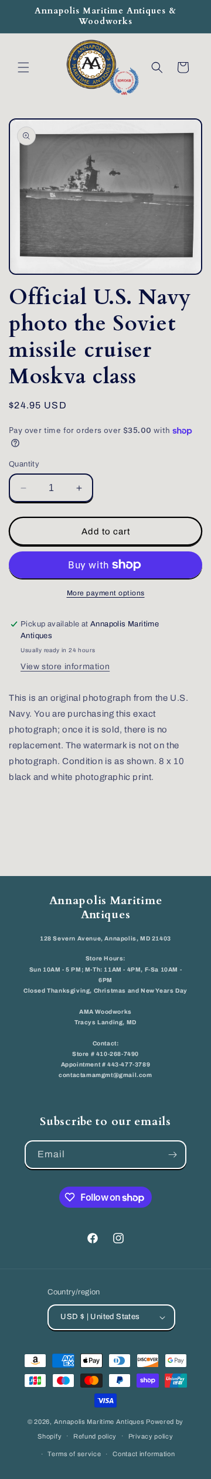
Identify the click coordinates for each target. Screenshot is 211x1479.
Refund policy (95, 1436)
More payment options (106, 593)
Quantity (24, 464)
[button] (23, 67)
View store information (65, 666)
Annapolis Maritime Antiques (99, 1421)
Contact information (144, 1453)
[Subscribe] (172, 1154)
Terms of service (74, 1453)
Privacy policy (150, 1436)
